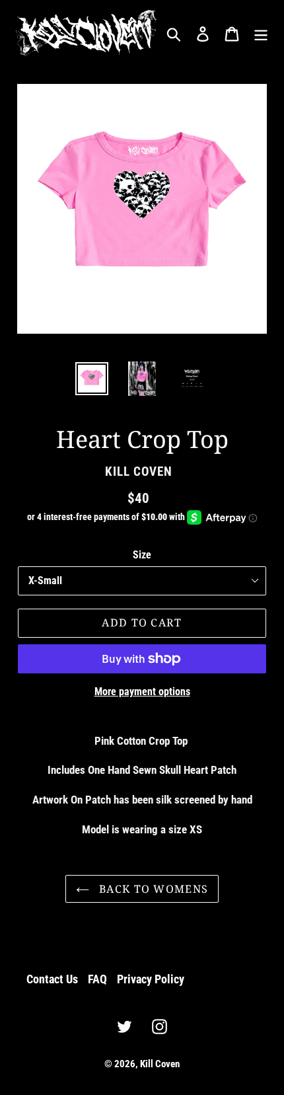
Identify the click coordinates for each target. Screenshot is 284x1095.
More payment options (142, 691)
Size (142, 554)
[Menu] (260, 32)
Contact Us (52, 979)
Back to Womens (152, 889)
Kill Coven (160, 1064)
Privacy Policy (150, 979)
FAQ (97, 979)
